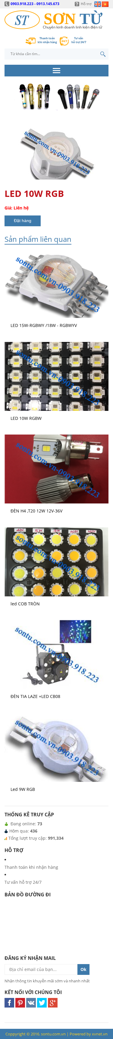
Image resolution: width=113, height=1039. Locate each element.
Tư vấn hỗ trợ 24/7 (23, 882)
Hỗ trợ (86, 3)
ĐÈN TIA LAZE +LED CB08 (35, 696)
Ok (83, 969)
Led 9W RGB (23, 789)
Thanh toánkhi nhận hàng (47, 40)
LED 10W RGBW (26, 418)
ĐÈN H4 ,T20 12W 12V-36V (36, 511)
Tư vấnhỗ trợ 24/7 (78, 40)
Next (102, 106)
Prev (11, 106)
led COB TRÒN (25, 604)
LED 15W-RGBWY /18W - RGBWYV (44, 325)
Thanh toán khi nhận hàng (31, 867)
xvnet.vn (100, 1034)
